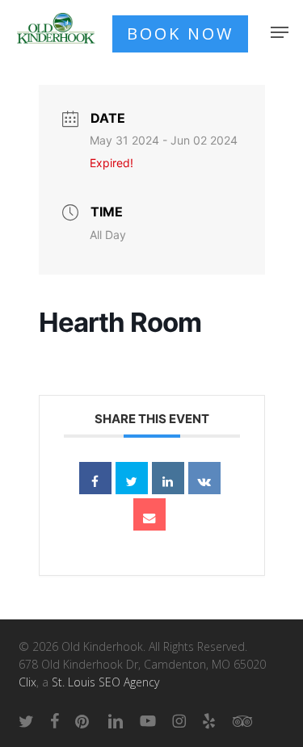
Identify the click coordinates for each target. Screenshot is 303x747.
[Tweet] (132, 478)
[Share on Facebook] (95, 478)
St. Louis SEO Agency (105, 682)
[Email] (149, 514)
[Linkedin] (168, 478)
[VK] (204, 478)
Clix (27, 682)
